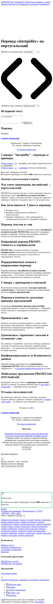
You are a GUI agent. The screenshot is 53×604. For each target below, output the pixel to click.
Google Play (6, 387)
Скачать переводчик (10, 138)
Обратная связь (14, 585)
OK (2, 600)
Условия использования (11, 511)
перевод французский (10, 522)
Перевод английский (10, 520)
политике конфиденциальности (29, 368)
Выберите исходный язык (12, 52)
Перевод (4, 4)
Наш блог (5, 552)
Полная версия (28, 511)
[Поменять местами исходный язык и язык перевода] (26, 103)
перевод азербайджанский (24, 524)
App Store (45, 384)
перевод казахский (22, 526)
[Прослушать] (7, 163)
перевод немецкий (42, 520)
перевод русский (27, 520)
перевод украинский (26, 533)
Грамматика (44, 4)
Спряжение (28, 4)
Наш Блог (12, 595)
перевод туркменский (36, 531)
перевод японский (25, 535)
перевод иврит (7, 526)
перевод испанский (28, 522)
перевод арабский (43, 524)
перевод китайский (39, 526)
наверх (4, 509)
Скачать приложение (17, 590)
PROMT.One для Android (11, 564)
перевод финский (43, 533)
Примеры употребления (11, 547)
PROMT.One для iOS (9, 561)
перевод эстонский (9, 535)
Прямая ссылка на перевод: (12, 464)
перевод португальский (28, 529)
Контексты (13, 4)
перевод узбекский (9, 533)
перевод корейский (9, 529)
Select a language (8, 515)
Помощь (11, 587)
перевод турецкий (18, 531)
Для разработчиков (9, 573)
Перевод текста (7, 545)
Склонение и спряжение (11, 550)
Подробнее (39, 602)
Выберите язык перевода (12, 106)
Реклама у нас (14, 593)
